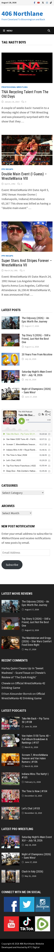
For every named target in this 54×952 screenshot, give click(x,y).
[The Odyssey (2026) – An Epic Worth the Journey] (11, 318)
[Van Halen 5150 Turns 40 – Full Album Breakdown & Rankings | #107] (11, 736)
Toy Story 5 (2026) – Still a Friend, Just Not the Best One (36, 339)
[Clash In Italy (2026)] (11, 872)
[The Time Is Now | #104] (11, 792)
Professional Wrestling (15, 87)
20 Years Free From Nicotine (37, 354)
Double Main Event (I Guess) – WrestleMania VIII (24, 176)
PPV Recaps (7, 169)
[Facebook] (35, 2)
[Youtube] (39, 2)
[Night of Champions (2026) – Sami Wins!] (11, 389)
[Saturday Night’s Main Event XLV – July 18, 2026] (11, 372)
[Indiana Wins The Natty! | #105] (11, 774)
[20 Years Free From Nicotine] (11, 355)
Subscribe (12, 564)
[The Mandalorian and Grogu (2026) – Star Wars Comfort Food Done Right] (11, 638)
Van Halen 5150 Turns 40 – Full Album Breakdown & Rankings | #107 (36, 739)
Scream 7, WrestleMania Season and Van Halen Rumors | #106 (35, 758)
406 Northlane (22, 13)
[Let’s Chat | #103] (11, 809)
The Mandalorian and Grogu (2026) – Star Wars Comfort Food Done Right (37, 641)
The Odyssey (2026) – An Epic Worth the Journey (35, 319)
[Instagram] (47, 2)
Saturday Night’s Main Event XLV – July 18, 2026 (37, 373)
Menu (9, 30)
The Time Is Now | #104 (34, 791)
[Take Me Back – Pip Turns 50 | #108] (11, 719)
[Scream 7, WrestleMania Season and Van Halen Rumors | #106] (11, 755)
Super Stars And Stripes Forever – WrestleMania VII (27, 262)
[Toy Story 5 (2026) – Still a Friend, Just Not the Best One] (11, 336)
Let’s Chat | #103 (31, 808)
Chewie (6, 683)
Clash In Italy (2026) (32, 871)
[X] (43, 2)
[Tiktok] (50, 2)
